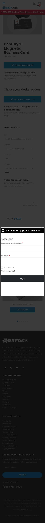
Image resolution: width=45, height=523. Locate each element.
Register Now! (22, 288)
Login (22, 278)
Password (9, 255)
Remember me (9, 267)
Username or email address (15, 243)
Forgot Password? (8, 271)
